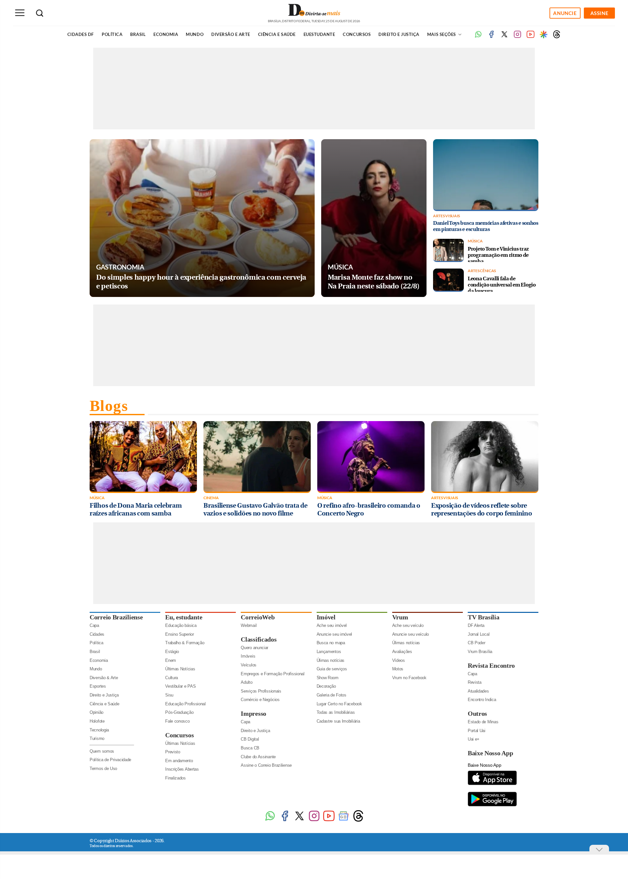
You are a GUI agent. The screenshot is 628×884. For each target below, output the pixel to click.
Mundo (194, 34)
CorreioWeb (257, 617)
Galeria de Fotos (331, 695)
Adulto (246, 682)
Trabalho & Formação (184, 642)
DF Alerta (476, 625)
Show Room (328, 677)
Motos (398, 668)
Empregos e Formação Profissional (272, 673)
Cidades (97, 634)
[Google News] (343, 821)
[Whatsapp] (478, 36)
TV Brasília (483, 617)
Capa (94, 625)
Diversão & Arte (104, 677)
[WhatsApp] (270, 821)
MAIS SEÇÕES (442, 34)
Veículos (248, 665)
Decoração (326, 686)
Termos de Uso (103, 768)
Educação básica (181, 625)
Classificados (258, 639)
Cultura (171, 677)
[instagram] (517, 36)
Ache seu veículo (408, 625)
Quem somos (102, 751)
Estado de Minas (483, 721)
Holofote (97, 721)
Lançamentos (329, 651)
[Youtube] (530, 36)
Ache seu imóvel (332, 625)
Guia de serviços (332, 668)
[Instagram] (314, 821)
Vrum (400, 617)
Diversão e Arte (230, 34)
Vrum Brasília (480, 651)
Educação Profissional (185, 703)
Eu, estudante (183, 617)
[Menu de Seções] (19, 12)
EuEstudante (319, 34)
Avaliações (402, 651)
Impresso (253, 713)
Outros (477, 713)
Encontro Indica (482, 699)
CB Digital (250, 739)
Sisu (169, 695)
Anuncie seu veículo (410, 634)
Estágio (172, 651)
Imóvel (326, 617)
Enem (170, 660)
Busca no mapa (331, 642)
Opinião (96, 712)
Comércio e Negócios (260, 699)
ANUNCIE (565, 13)
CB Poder (476, 642)
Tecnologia (99, 730)
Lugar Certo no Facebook (339, 703)
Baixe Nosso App (490, 753)
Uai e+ (474, 739)
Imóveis (248, 656)
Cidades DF (80, 34)
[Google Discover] (544, 34)
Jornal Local (478, 634)
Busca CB (250, 747)
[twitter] (504, 36)
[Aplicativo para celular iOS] (492, 784)
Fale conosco (177, 721)
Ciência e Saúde (277, 34)
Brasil (138, 34)
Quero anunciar (254, 647)
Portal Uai (476, 730)
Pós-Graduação (179, 712)
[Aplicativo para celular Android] (492, 805)
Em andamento (179, 760)
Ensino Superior (179, 634)
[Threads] (557, 36)
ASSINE (599, 13)
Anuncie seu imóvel (334, 634)
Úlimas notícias (331, 660)
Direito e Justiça (398, 34)
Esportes (98, 686)
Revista (474, 682)
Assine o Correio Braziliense (266, 765)
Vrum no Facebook (409, 677)
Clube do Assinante (258, 756)
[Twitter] (299, 821)
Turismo (97, 738)
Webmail (248, 625)
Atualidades (478, 691)
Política (112, 34)
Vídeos (398, 660)
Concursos (357, 34)
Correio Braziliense (116, 617)
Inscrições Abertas (182, 769)
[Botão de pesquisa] (39, 13)
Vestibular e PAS (180, 686)
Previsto (172, 751)
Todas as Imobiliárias (336, 712)
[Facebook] (491, 36)
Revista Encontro (491, 665)
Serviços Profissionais (261, 691)
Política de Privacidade (110, 759)
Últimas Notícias (180, 668)
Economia (165, 34)
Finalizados (175, 778)
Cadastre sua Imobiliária (338, 721)
